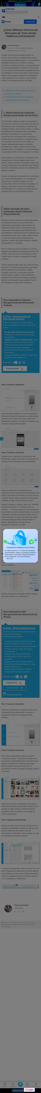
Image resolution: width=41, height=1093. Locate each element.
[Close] (6, 531)
